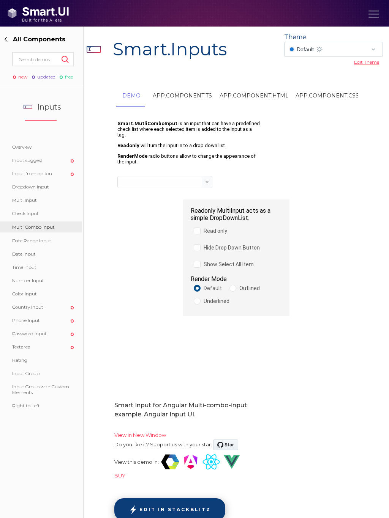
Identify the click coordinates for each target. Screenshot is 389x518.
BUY (119, 475)
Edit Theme (366, 62)
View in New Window (140, 435)
